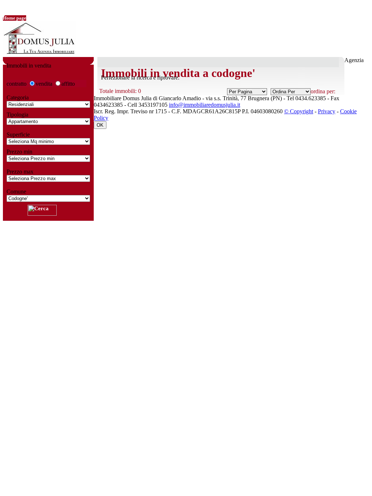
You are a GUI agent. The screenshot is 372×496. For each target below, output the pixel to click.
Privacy (326, 111)
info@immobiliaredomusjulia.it (204, 105)
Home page (14, 18)
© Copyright (298, 111)
